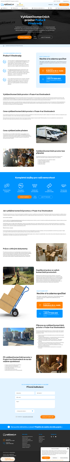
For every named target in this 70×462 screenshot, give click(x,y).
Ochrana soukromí (6, 455)
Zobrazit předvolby (64, 457)
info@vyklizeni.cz (66, 1)
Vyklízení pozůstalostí (26, 444)
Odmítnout (55, 457)
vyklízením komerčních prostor (9, 97)
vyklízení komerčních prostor (21, 60)
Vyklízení (26, 445)
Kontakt (55, 4)
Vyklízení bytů (24, 443)
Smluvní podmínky (13, 455)
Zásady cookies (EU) (25, 447)
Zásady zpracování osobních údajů (57, 460)
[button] (67, 448)
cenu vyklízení (23, 133)
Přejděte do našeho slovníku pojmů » (48, 427)
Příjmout (46, 457)
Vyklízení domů (25, 441)
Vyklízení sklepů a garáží (26, 439)
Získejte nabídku (42, 436)
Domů (3, 45)
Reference (51, 4)
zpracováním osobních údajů (28, 416)
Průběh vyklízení (42, 439)
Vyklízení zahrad (25, 437)
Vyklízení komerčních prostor (27, 440)
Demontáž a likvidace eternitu (27, 436)
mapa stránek (12, 452)
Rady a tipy (41, 440)
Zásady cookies (49, 460)
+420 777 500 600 (56, 1)
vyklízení (29, 253)
